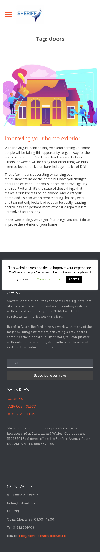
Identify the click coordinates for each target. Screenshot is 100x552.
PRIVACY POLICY (22, 406)
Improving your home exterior (42, 138)
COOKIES (15, 399)
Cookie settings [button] (48, 279)
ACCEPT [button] (74, 279)
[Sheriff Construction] (30, 14)
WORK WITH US (21, 414)
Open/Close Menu (8, 14)
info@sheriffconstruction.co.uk (42, 536)
